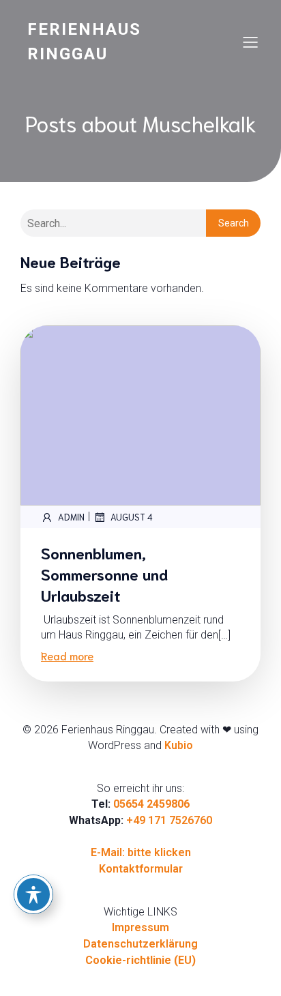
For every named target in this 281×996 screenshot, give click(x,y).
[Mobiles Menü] (250, 41)
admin (71, 517)
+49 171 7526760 (169, 820)
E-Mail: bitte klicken (141, 852)
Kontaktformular (141, 868)
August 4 (131, 517)
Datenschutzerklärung (140, 943)
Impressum (140, 927)
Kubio (178, 745)
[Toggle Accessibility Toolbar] (33, 894)
